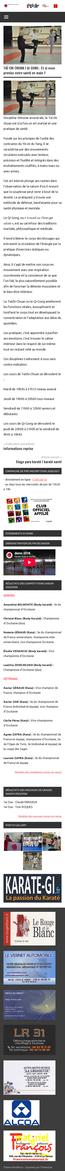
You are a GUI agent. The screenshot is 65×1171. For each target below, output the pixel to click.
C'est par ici (39, 479)
